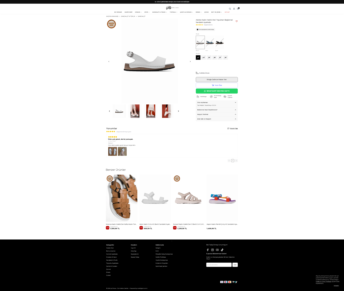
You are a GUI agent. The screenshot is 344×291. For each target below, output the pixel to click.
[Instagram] (212, 250)
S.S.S (157, 251)
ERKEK (198, 12)
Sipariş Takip (135, 257)
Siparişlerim (135, 254)
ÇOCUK (206, 12)
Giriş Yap (133, 251)
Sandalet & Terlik (111, 260)
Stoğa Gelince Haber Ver (217, 79)
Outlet (108, 275)
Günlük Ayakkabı (112, 254)
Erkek (108, 272)
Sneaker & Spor (111, 257)
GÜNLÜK (137, 12)
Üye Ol (133, 248)
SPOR (146, 12)
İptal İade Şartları (161, 266)
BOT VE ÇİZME (215, 12)
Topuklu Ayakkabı (112, 263)
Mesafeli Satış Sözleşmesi (164, 254)
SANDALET (141, 16)
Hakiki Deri (110, 248)
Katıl (235, 265)
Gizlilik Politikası (161, 257)
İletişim (158, 248)
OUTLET (227, 12)
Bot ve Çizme (110, 251)
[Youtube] (217, 250)
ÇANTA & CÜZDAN (185, 12)
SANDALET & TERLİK (158, 12)
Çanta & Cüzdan (111, 266)
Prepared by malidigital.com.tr (138, 288)
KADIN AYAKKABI (112, 16)
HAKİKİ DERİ (128, 12)
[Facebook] (207, 250)
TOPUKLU (173, 12)
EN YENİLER (118, 12)
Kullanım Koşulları (162, 263)
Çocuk (108, 269)
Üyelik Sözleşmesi (162, 260)
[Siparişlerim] (234, 9)
